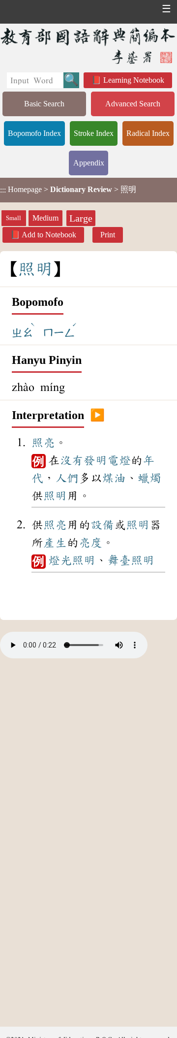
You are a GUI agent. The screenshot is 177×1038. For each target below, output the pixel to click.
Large (80, 218)
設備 (102, 525)
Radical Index (148, 133)
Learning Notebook (133, 80)
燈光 (60, 560)
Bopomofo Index (34, 133)
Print (107, 234)
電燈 (119, 460)
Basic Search (44, 103)
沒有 (72, 460)
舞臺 (119, 560)
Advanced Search (132, 103)
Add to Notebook (49, 234)
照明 (55, 496)
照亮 (43, 443)
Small (13, 218)
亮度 (90, 543)
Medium (45, 218)
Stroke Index (94, 133)
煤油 (114, 478)
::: (3, 190)
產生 (55, 543)
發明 (95, 460)
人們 (67, 478)
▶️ (97, 416)
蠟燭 (149, 478)
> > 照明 (68, 189)
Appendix (88, 163)
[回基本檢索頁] (88, 45)
